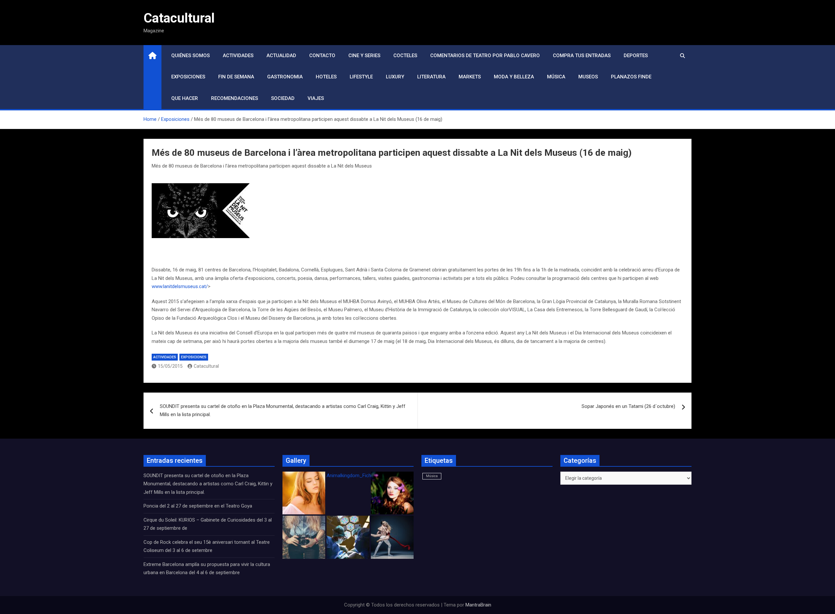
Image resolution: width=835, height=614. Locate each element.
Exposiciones (188, 77)
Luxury (395, 77)
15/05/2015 (170, 366)
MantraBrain (478, 605)
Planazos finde (631, 77)
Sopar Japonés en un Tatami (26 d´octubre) (628, 406)
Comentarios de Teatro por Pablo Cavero (485, 55)
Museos (588, 77)
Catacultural (179, 18)
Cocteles (405, 55)
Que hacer (184, 98)
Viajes (316, 98)
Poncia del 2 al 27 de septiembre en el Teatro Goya (198, 506)
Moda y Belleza (514, 77)
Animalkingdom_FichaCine (354, 475)
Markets (470, 77)
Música (556, 77)
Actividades (238, 55)
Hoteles (326, 77)
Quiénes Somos (190, 55)
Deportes (636, 55)
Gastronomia (285, 77)
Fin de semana (236, 77)
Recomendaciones (234, 98)
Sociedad (283, 98)
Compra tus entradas (582, 55)
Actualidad (281, 55)
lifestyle (361, 77)
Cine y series (364, 55)
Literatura (431, 77)
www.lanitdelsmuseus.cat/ (180, 286)
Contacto (322, 55)
